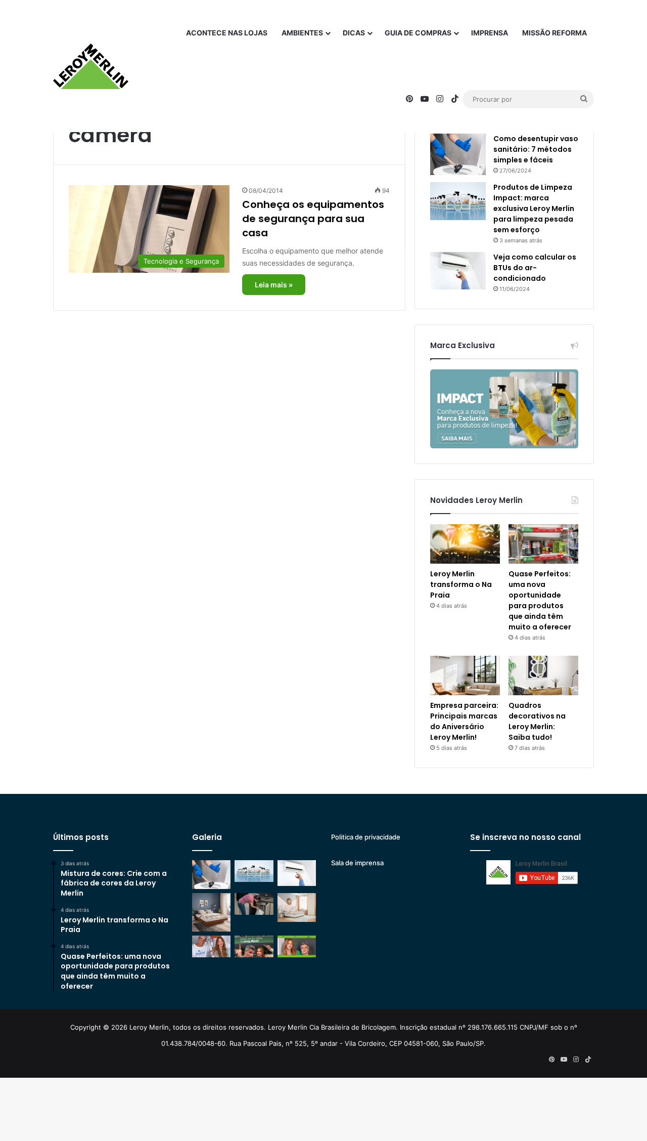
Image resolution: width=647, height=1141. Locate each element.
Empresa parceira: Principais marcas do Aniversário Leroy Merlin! (464, 721)
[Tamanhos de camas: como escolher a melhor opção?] (211, 912)
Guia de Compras (418, 32)
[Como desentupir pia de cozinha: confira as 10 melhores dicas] (254, 904)
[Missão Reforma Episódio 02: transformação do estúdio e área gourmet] (297, 946)
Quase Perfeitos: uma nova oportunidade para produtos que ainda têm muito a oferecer (540, 600)
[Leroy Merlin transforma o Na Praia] (465, 544)
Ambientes (302, 32)
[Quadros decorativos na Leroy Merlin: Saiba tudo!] (543, 675)
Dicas (354, 32)
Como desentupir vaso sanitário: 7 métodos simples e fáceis (535, 149)
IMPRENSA (489, 32)
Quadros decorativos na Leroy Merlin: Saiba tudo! (537, 721)
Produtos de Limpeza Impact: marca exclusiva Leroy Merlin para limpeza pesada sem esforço (533, 208)
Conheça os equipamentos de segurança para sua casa (313, 218)
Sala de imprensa (357, 863)
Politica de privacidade (365, 837)
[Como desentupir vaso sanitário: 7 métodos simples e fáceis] (458, 155)
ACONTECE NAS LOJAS (226, 32)
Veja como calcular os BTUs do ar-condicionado (534, 267)
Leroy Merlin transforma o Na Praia (461, 584)
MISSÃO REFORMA (554, 32)
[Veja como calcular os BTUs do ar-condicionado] (458, 270)
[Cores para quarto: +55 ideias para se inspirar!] (297, 907)
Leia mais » (274, 284)
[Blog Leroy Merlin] (90, 66)
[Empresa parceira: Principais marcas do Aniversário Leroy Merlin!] (465, 675)
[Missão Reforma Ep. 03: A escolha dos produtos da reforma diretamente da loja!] (254, 946)
